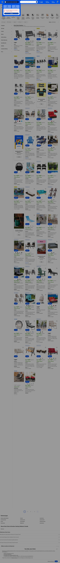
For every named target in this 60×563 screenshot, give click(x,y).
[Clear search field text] (34, 2)
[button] (47, 2)
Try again (11, 13)
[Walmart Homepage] (2, 2)
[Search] (36, 2)
